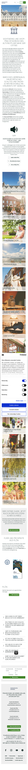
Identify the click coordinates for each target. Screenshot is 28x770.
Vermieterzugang (9, 758)
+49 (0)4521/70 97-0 (14, 718)
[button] (21, 2)
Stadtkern (12, 61)
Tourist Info (21, 548)
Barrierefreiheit (9, 760)
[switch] (24, 385)
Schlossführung (17, 112)
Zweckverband (19, 758)
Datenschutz (12, 756)
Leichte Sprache (19, 760)
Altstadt (11, 89)
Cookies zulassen (14, 405)
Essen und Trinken (8, 116)
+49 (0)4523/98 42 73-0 (14, 703)
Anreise (7, 670)
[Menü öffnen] (18, 2)
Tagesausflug (5, 92)
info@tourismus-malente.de (14, 705)
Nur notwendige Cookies (14, 414)
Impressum (20, 756)
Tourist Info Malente (14, 702)
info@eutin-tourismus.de (14, 719)
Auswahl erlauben (14, 409)
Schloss (21, 51)
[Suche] (15, 2)
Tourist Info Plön (14, 708)
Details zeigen (19, 400)
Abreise (16, 670)
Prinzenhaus (22, 53)
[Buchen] (24, 2)
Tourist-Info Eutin (14, 716)
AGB (6, 756)
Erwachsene (11, 674)
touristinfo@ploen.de (14, 711)
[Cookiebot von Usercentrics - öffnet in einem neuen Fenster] (20, 355)
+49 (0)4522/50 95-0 (14, 709)
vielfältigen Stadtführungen (9, 114)
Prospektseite (9, 548)
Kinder (16, 674)
